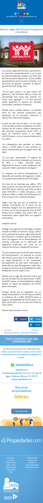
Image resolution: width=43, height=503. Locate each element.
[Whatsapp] (27, 13)
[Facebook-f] (18, 13)
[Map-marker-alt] (15, 13)
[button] (21, 21)
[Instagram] (21, 13)
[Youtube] (24, 13)
